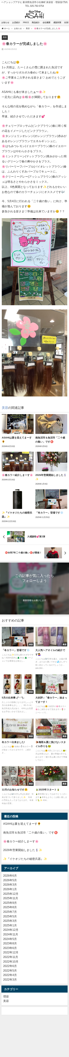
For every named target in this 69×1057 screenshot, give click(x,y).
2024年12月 (10, 929)
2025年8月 (10, 907)
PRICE (26, 22)
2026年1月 (10, 889)
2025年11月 (10, 898)
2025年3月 (10, 920)
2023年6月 (10, 947)
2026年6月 (10, 875)
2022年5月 (10, 970)
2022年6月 (10, 966)
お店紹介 (16, 22)
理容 (6, 996)
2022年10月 (10, 961)
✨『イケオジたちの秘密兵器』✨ (25, 858)
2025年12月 (10, 893)
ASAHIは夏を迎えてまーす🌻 (22, 823)
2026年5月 (10, 880)
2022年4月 (10, 975)
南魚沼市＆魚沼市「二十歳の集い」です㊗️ (30, 832)
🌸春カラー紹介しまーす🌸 (21, 841)
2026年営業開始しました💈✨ (22, 850)
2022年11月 (10, 957)
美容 (5, 37)
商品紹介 (36, 22)
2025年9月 (10, 902)
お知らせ (5, 22)
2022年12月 (10, 952)
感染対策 (57, 22)
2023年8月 (10, 943)
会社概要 (46, 22)
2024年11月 (10, 934)
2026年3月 (10, 884)
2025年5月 (10, 916)
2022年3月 (10, 979)
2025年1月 (10, 925)
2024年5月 (10, 938)
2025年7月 (10, 911)
